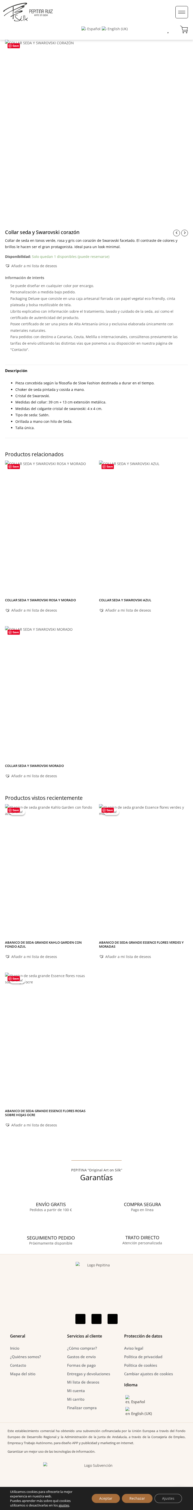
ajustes (64, 1505)
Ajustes (168, 1498)
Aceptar (105, 1498)
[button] (31, 266)
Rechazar (137, 1498)
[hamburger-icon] (181, 12)
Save (16, 46)
